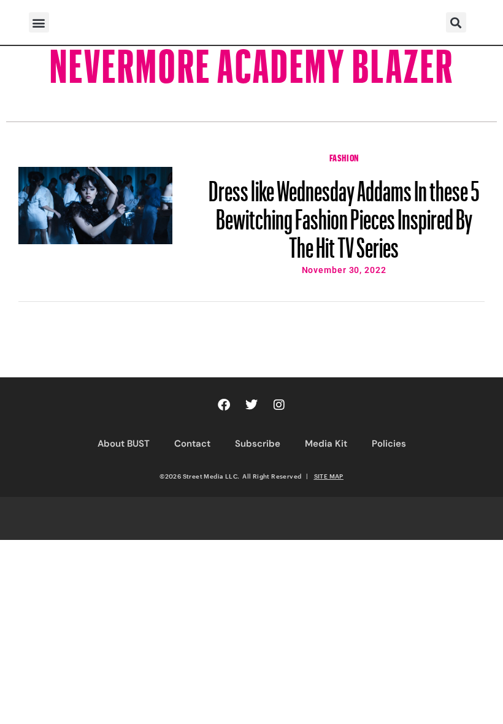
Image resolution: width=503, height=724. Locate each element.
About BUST (124, 443)
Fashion (344, 156)
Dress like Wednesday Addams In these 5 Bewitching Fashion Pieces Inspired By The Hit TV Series (344, 213)
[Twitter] (251, 405)
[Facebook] (224, 405)
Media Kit (326, 443)
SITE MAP (329, 476)
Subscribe (257, 443)
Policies (389, 443)
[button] (39, 22)
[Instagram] (279, 405)
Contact (192, 443)
